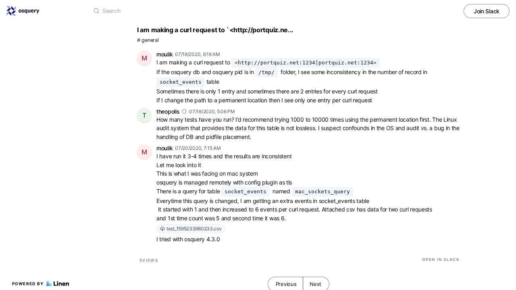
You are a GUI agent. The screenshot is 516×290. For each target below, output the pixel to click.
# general (147, 40)
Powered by (28, 283)
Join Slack (486, 11)
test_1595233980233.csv (193, 229)
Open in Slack (441, 259)
